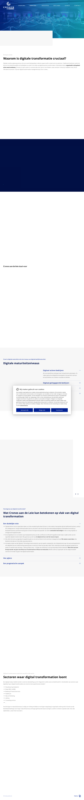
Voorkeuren (59, 410)
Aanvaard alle (24, 410)
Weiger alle (42, 410)
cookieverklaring (24, 405)
